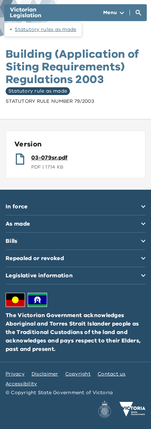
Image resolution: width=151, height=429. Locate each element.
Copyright (78, 374)
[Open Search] (138, 12)
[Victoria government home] (132, 409)
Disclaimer (45, 374)
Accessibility (21, 383)
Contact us (112, 374)
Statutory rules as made (45, 29)
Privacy (15, 374)
